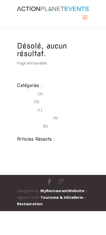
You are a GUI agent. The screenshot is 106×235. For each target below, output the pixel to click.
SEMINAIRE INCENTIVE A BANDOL (47, 163)
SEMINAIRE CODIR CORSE (40, 155)
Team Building (29, 125)
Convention (27, 93)
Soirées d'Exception (34, 117)
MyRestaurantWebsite (62, 190)
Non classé (26, 109)
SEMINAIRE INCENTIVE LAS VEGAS (48, 147)
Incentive (25, 101)
